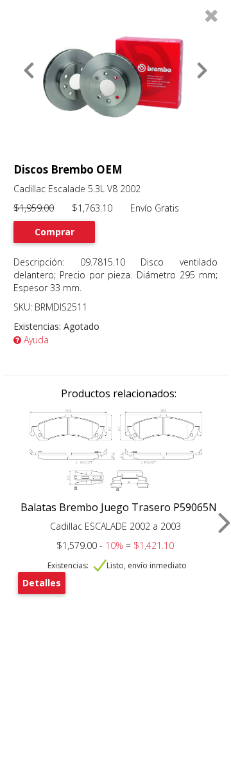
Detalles (41, 583)
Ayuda (35, 340)
